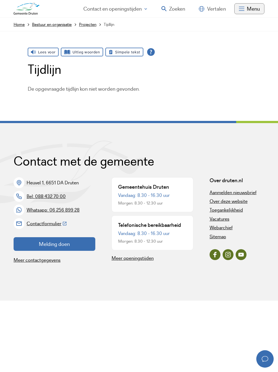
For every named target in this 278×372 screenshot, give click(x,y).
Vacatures (219, 219)
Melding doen (54, 244)
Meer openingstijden (133, 258)
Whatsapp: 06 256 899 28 (53, 210)
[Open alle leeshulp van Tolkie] (151, 52)
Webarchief (221, 228)
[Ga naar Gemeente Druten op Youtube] (241, 254)
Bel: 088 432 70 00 (46, 196)
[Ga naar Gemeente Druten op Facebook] (215, 254)
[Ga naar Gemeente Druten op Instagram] (228, 254)
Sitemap (218, 237)
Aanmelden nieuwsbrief (233, 193)
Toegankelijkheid (226, 210)
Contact (112, 8)
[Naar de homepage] (27, 8)
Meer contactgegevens (37, 260)
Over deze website (229, 201)
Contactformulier (47, 224)
